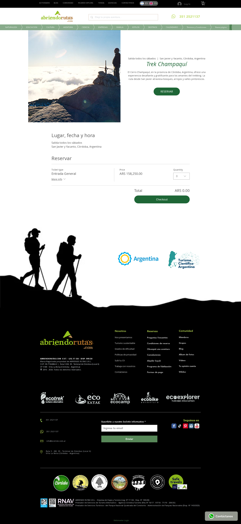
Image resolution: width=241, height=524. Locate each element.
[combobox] (181, 176)
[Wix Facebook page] (173, 425)
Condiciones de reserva (158, 343)
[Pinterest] (185, 425)
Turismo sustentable (125, 343)
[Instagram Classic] (191, 425)
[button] (101, 3)
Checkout (162, 199)
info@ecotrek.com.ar (56, 441)
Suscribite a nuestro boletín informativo (123, 421)
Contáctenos (121, 371)
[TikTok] (179, 425)
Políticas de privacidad (125, 354)
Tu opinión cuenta (187, 366)
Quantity (178, 169)
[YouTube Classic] (196, 425)
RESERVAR (167, 91)
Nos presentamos (123, 337)
